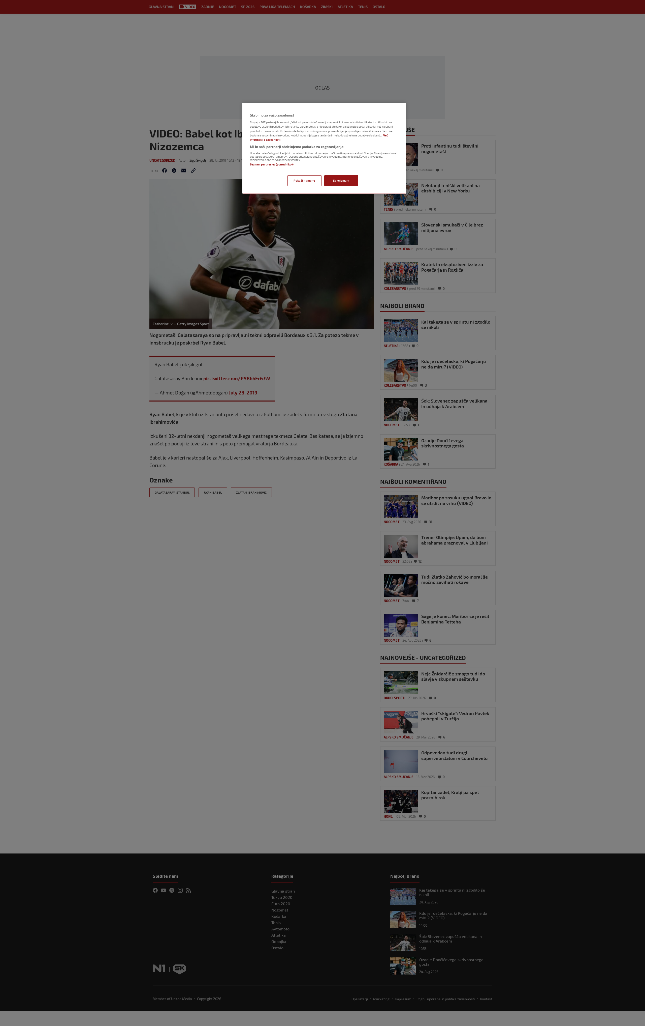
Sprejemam (341, 180)
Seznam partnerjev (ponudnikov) (272, 164)
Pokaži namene (304, 180)
